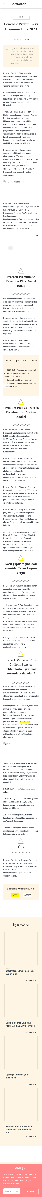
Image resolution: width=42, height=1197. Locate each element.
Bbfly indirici (25, 722)
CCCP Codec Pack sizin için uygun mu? (21, 370)
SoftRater (18, 4)
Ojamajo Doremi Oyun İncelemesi (19, 380)
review (8, 968)
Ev (18, 17)
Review (22, 17)
